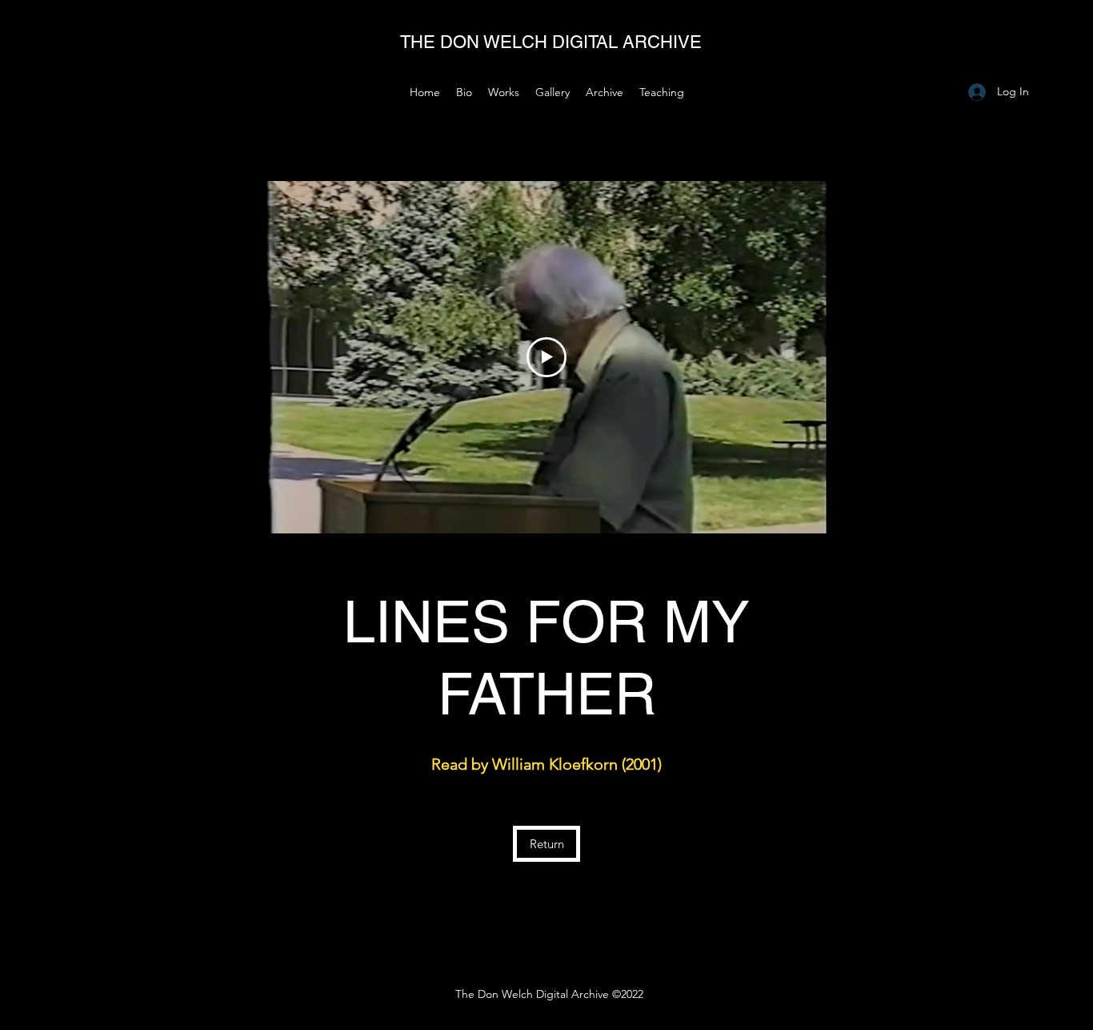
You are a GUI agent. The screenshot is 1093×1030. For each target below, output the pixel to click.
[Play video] (546, 357)
